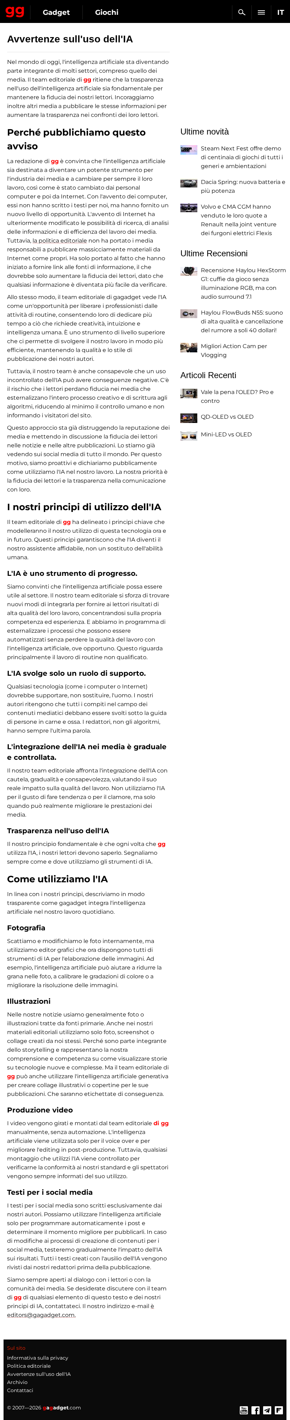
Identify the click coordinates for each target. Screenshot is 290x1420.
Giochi (106, 12)
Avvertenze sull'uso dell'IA (39, 1374)
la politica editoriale (60, 240)
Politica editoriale (29, 1366)
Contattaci (20, 1390)
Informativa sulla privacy (37, 1358)
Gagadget (15, 10)
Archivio (17, 1382)
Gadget (56, 12)
